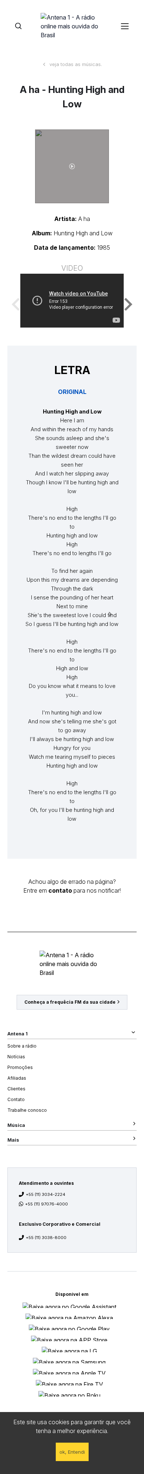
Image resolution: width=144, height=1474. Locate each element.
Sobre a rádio (22, 1046)
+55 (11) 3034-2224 (45, 1194)
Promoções (20, 1067)
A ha (84, 218)
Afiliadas (16, 1078)
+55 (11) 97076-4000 (46, 1204)
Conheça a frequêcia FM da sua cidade (70, 1002)
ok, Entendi (72, 1452)
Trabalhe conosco (27, 1110)
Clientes (16, 1088)
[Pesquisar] (18, 26)
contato (60, 890)
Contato (16, 1099)
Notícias (16, 1056)
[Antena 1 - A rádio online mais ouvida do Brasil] (72, 26)
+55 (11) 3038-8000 (46, 1237)
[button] (72, 166)
